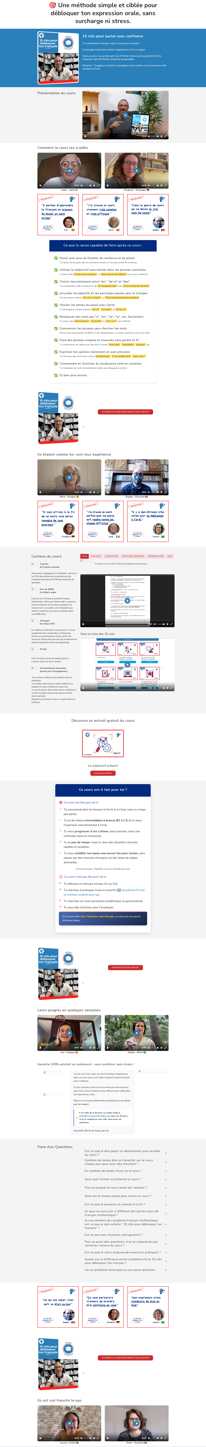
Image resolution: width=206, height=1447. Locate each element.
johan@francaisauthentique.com (94, 1116)
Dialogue (96, 556)
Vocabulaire (111, 556)
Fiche (84, 556)
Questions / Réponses (133, 556)
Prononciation (155, 556)
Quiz (170, 556)
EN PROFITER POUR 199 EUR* (125, 967)
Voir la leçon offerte (103, 773)
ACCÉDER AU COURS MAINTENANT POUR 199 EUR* (125, 412)
